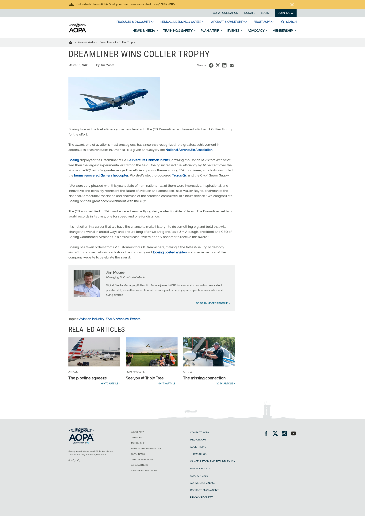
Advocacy (256, 30)
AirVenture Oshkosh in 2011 (149, 160)
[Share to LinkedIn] (224, 65)
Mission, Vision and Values (146, 448)
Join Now (286, 12)
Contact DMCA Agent (204, 490)
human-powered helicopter (101, 175)
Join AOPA (136, 437)
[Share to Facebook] (211, 65)
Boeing (73, 160)
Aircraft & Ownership (227, 21)
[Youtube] (293, 434)
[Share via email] (231, 65)
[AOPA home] (77, 32)
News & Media (144, 30)
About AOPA (262, 21)
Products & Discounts (133, 21)
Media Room (198, 439)
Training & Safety (178, 30)
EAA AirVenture (117, 319)
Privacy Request (201, 497)
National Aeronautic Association (189, 150)
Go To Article (109, 383)
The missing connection (204, 378)
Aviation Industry (91, 319)
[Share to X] (217, 65)
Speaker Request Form (144, 470)
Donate (249, 12)
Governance (138, 454)
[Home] (72, 42)
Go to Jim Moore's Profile (212, 303)
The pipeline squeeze (87, 378)
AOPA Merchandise (202, 482)
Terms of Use (199, 454)
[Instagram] (285, 434)
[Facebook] (267, 434)
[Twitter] (276, 434)
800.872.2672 (75, 460)
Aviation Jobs (199, 475)
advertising (198, 446)
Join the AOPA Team (142, 459)
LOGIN (265, 12)
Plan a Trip (210, 30)
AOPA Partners (139, 465)
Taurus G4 (179, 175)
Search (291, 21)
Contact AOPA (199, 432)
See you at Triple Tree (145, 378)
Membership (283, 30)
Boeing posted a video (170, 252)
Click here (167, 4)
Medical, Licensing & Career (180, 21)
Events (233, 30)
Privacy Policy (200, 468)
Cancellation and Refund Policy (212, 461)
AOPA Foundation (225, 12)
